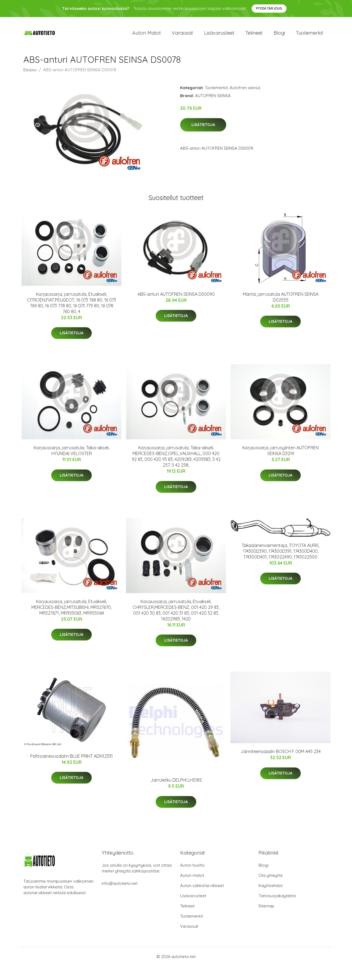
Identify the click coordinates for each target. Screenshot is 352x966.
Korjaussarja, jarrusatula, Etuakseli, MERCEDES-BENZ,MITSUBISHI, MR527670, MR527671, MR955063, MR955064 (71, 607)
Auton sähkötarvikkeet (202, 885)
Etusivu (30, 69)
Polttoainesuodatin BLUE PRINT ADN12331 (71, 756)
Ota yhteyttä (270, 875)
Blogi (279, 33)
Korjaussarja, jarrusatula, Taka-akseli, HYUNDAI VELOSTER (71, 450)
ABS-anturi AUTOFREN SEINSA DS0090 (176, 294)
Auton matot (146, 33)
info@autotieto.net (120, 883)
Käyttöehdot (270, 885)
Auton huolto (192, 865)
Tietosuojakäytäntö (277, 895)
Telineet (254, 33)
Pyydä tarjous (269, 8)
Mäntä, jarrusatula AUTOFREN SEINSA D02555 (280, 297)
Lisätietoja (203, 124)
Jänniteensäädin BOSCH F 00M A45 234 (281, 751)
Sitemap (266, 905)
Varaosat (182, 33)
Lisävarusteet (219, 33)
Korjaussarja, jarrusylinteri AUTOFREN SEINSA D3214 (280, 450)
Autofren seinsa (245, 87)
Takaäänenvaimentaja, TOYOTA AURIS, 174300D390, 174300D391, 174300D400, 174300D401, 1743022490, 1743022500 (281, 551)
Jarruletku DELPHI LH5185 (176, 780)
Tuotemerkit (309, 33)
